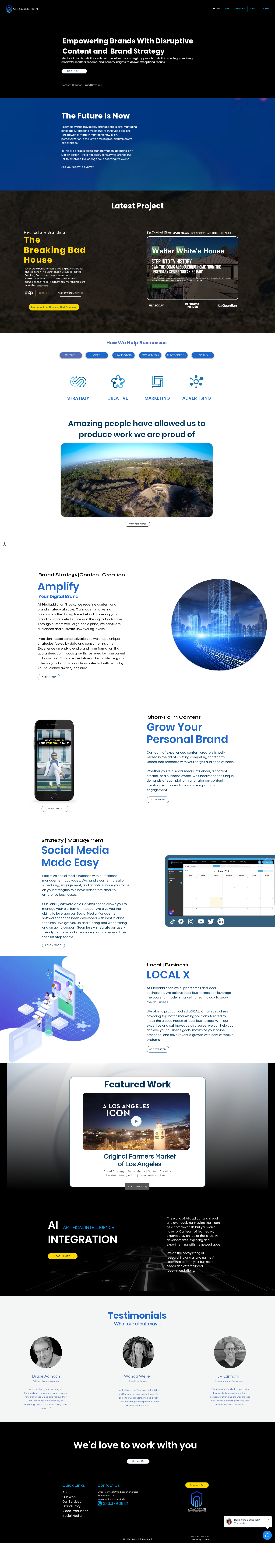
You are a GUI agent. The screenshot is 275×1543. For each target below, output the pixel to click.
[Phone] (100, 1503)
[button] (176, 355)
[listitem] (78, 390)
